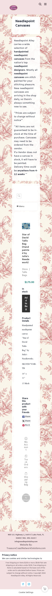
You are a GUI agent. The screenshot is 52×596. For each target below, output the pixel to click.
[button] (45, 588)
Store (25, 269)
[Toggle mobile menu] (45, 4)
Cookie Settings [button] (26, 592)
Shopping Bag (26, 481)
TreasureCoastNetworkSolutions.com (26, 548)
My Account (26, 446)
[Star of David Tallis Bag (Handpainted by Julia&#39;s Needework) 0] (26, 226)
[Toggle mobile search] (40, 4)
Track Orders (26, 463)
